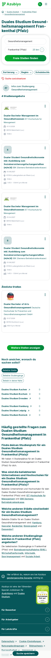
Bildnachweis (36, 645)
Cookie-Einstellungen (30, 641)
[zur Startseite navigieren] (3, 12)
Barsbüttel (17, 526)
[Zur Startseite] (11, 4)
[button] (38, 50)
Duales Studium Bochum (15, 394)
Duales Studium (13, 12)
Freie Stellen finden (25, 58)
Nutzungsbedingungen (13, 645)
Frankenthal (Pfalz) (29, 12)
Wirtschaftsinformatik (13, 553)
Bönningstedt (30, 526)
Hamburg (36, 522)
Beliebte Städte (10, 370)
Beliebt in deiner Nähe (12, 381)
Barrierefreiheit (9, 650)
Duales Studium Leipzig (14, 410)
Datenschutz (8, 641)
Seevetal (6, 526)
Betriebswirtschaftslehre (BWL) (30, 549)
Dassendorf (7, 529)
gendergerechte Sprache (19, 578)
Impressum (27, 650)
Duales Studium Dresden (15, 398)
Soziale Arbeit (33, 556)
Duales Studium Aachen (15, 389)
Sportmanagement (11, 556)
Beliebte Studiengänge (13, 375)
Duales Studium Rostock (15, 415)
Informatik (30, 553)
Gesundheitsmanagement (14, 14)
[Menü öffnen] (46, 4)
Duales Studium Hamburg (15, 406)
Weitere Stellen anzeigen (25, 347)
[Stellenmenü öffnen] (45, 106)
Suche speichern (25, 653)
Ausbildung (7, 593)
